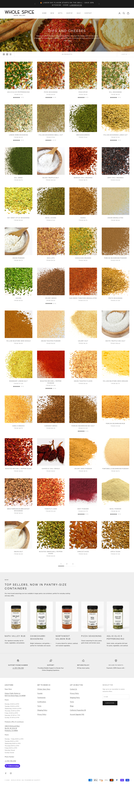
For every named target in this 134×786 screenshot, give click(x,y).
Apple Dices (115, 551)
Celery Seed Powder (83, 468)
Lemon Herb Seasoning (18, 135)
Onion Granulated (115, 218)
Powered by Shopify (32, 780)
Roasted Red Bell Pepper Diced (18, 468)
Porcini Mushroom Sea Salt (83, 426)
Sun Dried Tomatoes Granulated (83, 298)
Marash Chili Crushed (83, 177)
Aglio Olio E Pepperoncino (18, 92)
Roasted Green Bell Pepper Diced (50, 552)
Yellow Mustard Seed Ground (115, 381)
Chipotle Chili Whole (51, 468)
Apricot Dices (83, 551)
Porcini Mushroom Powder (115, 258)
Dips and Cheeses (22, 21)
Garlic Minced (18, 426)
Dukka (83, 218)
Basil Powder (115, 509)
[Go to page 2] (73, 564)
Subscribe (110, 703)
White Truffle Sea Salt (115, 341)
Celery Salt (83, 341)
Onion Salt (18, 551)
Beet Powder (83, 509)
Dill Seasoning (115, 92)
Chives (18, 298)
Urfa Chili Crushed (115, 177)
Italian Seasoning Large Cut (115, 135)
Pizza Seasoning (51, 92)
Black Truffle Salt (51, 177)
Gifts (60, 13)
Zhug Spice (83, 92)
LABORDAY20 (76, 5)
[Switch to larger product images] (4, 54)
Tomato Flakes (51, 509)
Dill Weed (18, 177)
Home (44, 13)
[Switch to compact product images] (10, 54)
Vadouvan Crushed (83, 258)
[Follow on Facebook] (6, 773)
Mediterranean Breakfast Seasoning (18, 510)
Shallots (51, 258)
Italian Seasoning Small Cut (51, 135)
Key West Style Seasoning (18, 218)
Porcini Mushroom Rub (115, 423)
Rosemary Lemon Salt (18, 381)
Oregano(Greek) (83, 135)
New (52, 13)
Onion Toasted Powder (51, 341)
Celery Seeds (51, 298)
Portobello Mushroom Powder (115, 468)
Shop (12, 21)
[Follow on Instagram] (11, 773)
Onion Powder (19, 258)
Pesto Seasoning (115, 298)
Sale (79, 13)
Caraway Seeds (50, 426)
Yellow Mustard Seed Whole (18, 341)
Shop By (69, 13)
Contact (88, 13)
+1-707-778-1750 (18, 668)
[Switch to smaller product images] (7, 54)
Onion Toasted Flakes (83, 381)
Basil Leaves (51, 218)
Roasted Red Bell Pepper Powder (51, 382)
